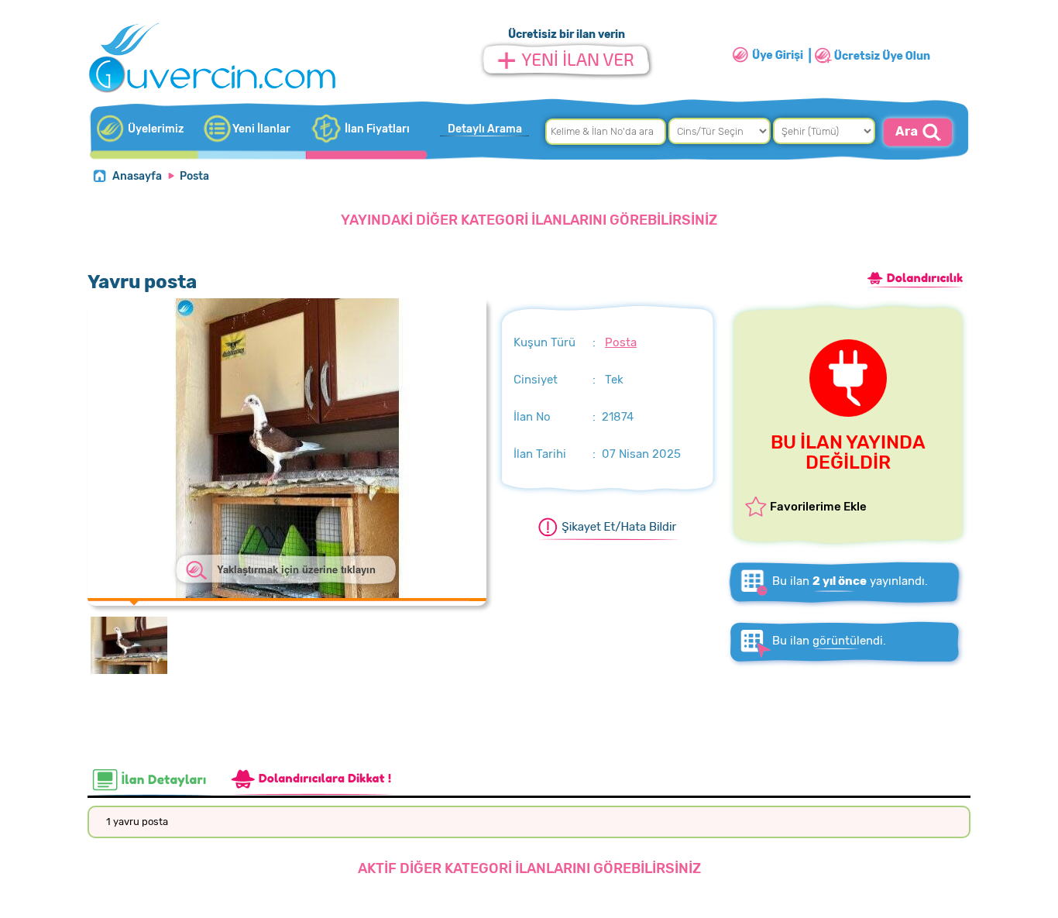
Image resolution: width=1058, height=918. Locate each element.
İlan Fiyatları (377, 129)
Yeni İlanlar (261, 129)
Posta (194, 176)
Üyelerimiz (156, 129)
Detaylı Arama (485, 129)
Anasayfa (137, 176)
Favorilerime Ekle (818, 507)
